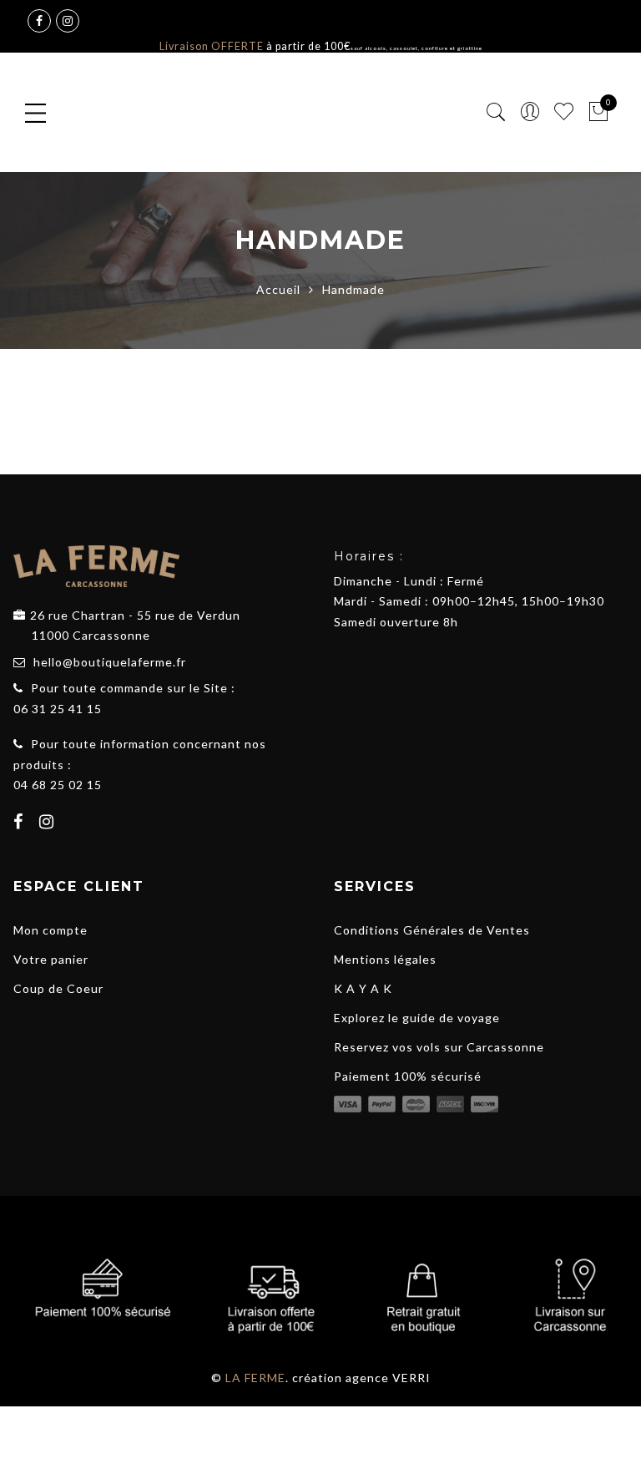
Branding (173, 353)
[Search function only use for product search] (496, 112)
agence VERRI (388, 1377)
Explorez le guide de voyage (417, 1018)
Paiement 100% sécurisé (408, 1076)
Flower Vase (73, 301)
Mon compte (50, 930)
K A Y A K (363, 988)
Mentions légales (385, 959)
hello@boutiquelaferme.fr (109, 662)
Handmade (178, 373)
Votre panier (50, 959)
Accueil (278, 289)
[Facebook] (20, 823)
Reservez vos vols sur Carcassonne (439, 1047)
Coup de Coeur (58, 988)
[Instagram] (48, 823)
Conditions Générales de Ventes (432, 930)
